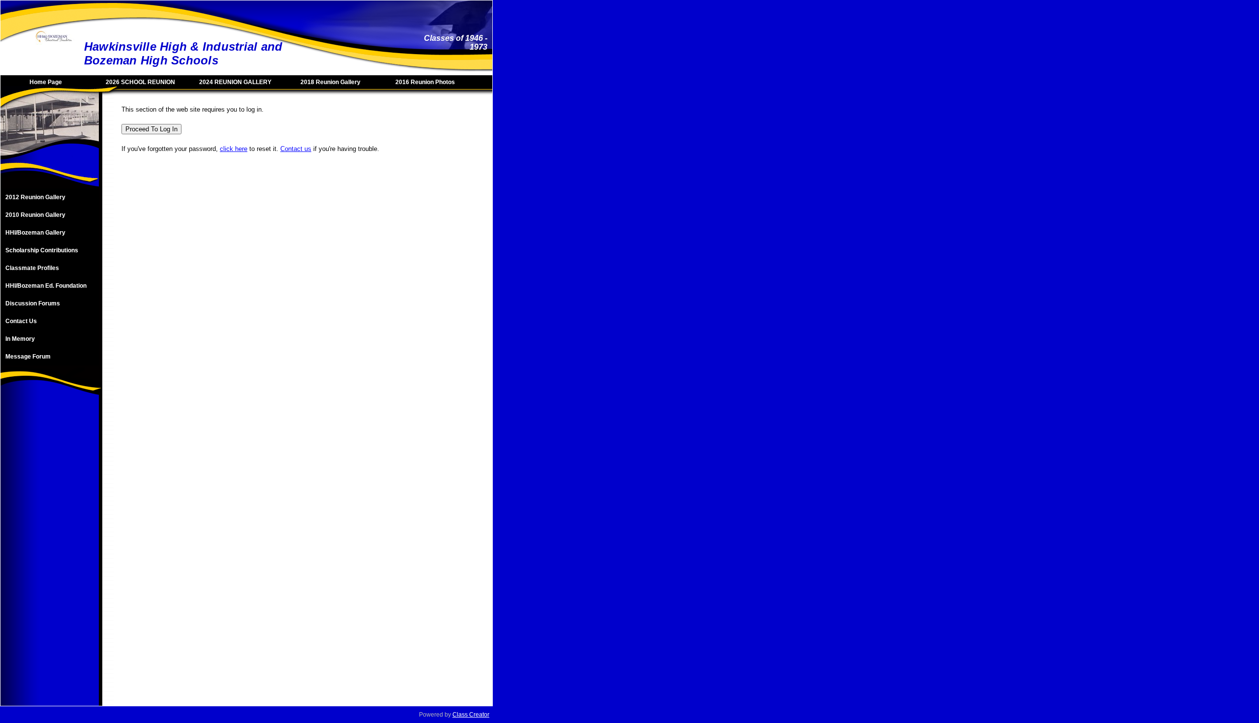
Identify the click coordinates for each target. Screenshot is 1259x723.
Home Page (46, 82)
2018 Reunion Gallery (330, 82)
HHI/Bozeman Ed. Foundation (46, 285)
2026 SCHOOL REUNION (140, 82)
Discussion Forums (32, 303)
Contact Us (21, 321)
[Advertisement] (49, 558)
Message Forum (28, 356)
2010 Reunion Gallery (35, 214)
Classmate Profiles (32, 268)
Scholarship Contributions (41, 250)
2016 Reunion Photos (425, 82)
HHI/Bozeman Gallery (35, 232)
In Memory (20, 338)
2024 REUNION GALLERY (235, 82)
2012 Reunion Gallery (35, 197)
